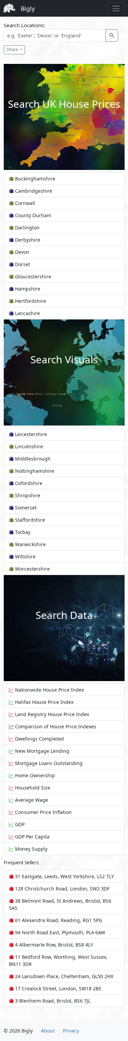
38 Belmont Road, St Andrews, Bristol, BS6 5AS (60, 904)
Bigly (28, 8)
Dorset (22, 264)
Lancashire (27, 313)
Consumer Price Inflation (43, 812)
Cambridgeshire (33, 191)
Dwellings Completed (39, 738)
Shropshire (27, 495)
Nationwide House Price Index (49, 690)
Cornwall (24, 203)
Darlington (27, 227)
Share (12, 49)
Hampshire (27, 288)
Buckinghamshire (34, 178)
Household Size (32, 787)
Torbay (22, 532)
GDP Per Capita (31, 836)
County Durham (32, 215)
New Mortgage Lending (41, 751)
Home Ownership (34, 775)
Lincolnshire (28, 446)
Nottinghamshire (34, 471)
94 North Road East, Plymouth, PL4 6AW (59, 932)
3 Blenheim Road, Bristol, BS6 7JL (52, 1000)
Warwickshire (30, 544)
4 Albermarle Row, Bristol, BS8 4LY (53, 944)
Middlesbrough (32, 458)
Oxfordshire (28, 483)
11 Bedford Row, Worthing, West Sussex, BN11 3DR (58, 960)
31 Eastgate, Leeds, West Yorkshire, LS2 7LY (64, 876)
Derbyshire (27, 240)
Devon (21, 252)
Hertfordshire (30, 301)
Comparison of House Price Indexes (55, 726)
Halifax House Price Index (43, 702)
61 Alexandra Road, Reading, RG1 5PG (58, 920)
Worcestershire (32, 569)
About (48, 1030)
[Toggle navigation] (116, 8)
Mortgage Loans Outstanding (48, 763)
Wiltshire (24, 556)
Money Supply (30, 849)
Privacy (71, 1030)
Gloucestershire (32, 276)
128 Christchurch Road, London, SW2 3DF (62, 888)
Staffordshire (29, 520)
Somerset (25, 507)
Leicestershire (30, 434)
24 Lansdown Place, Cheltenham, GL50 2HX (63, 976)
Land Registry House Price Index (51, 714)
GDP (19, 824)
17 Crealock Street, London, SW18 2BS (57, 988)
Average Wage (31, 800)
